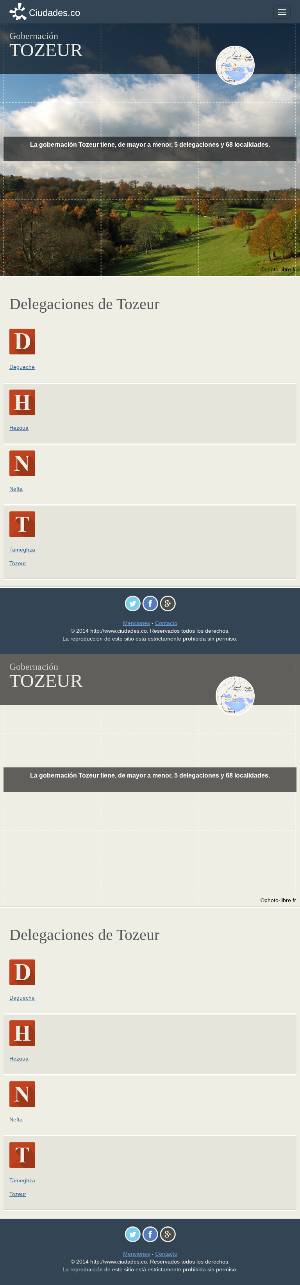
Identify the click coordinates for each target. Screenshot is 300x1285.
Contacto (166, 623)
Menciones (136, 623)
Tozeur (17, 563)
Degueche (22, 367)
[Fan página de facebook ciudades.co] (150, 603)
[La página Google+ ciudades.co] (168, 603)
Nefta (16, 489)
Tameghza (22, 549)
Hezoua (19, 428)
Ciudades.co (54, 12)
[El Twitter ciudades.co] (133, 603)
